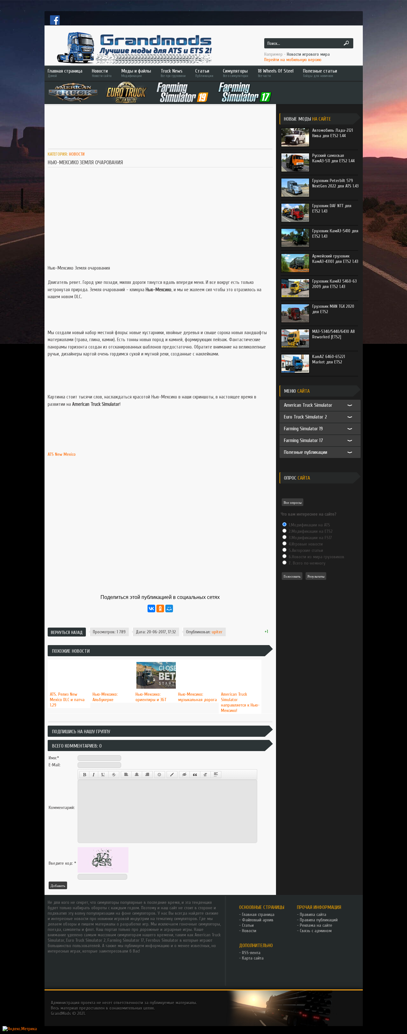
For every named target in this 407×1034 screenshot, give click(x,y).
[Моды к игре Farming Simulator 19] (182, 92)
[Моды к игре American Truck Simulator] (73, 92)
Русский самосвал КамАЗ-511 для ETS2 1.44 (333, 158)
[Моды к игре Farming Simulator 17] (245, 92)
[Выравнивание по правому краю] (147, 774)
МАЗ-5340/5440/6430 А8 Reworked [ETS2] (333, 334)
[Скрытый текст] (184, 774)
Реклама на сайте (316, 925)
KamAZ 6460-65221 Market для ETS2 (328, 359)
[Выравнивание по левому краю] (126, 774)
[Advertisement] (163, 126)
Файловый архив (257, 920)
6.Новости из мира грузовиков (315, 556)
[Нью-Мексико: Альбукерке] (111, 659)
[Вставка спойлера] (215, 774)
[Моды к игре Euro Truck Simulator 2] (127, 92)
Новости (102, 73)
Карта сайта (253, 958)
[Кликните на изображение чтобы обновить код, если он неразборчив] (103, 871)
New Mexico (65, 454)
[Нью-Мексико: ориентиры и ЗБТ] (154, 659)
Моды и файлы (136, 73)
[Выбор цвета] (172, 774)
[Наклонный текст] (93, 774)
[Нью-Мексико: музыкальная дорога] (197, 659)
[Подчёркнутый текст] (103, 774)
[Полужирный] (84, 774)
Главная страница (65, 73)
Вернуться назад (67, 632)
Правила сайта (313, 914)
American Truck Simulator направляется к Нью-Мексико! (240, 702)
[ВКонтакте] (151, 608)
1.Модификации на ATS (308, 525)
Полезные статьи (320, 73)
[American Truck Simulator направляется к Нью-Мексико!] (240, 659)
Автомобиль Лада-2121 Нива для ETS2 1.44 (332, 133)
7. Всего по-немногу (306, 563)
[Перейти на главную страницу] (133, 48)
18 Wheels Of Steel (275, 73)
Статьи (204, 73)
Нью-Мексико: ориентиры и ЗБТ (150, 697)
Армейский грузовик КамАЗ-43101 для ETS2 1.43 (335, 258)
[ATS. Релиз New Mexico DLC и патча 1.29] (69, 659)
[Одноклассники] (160, 608)
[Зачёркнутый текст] (113, 774)
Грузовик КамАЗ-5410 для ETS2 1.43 (335, 233)
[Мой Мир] (169, 608)
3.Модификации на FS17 (309, 537)
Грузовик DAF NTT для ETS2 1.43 (331, 208)
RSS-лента (251, 952)
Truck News (173, 73)
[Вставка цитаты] (195, 774)
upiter (217, 632)
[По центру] (136, 774)
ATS (51, 454)
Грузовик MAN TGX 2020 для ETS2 (333, 309)
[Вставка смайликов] (159, 774)
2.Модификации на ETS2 (310, 531)
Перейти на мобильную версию (292, 59)
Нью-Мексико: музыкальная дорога (197, 697)
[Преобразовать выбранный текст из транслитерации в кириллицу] (205, 774)
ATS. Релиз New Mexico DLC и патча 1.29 (67, 700)
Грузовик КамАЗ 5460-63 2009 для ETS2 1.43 (334, 283)
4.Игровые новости (305, 544)
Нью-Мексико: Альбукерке (105, 697)
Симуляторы (235, 73)
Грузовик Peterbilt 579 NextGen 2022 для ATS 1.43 (335, 183)
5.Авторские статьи (305, 550)
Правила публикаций (319, 920)
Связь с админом (316, 930)
